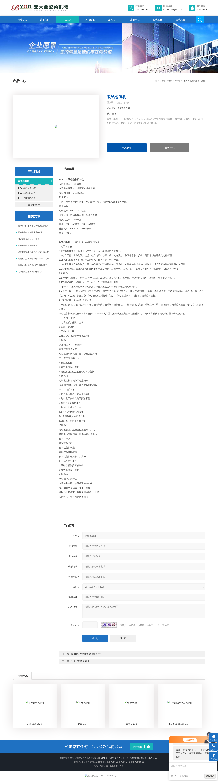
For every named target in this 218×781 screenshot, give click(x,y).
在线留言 (157, 19)
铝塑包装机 (131, 724)
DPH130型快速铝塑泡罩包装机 (86, 654)
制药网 (133, 758)
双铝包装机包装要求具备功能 (30, 232)
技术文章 (112, 19)
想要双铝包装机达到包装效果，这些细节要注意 (35, 258)
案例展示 (135, 19)
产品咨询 (127, 148)
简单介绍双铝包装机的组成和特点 (32, 265)
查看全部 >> (34, 204)
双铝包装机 (189, 81)
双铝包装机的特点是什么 (28, 239)
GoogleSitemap (151, 758)
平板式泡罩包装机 (80, 661)
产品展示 (67, 19)
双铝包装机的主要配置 (27, 245)
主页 (169, 81)
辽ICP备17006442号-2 (110, 758)
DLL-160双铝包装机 (26, 193)
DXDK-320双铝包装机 (27, 188)
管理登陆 (140, 758)
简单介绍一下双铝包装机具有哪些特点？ (35, 226)
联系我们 (180, 19)
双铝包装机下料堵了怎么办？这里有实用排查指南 (35, 252)
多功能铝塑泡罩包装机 (180, 724)
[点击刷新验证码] (109, 625)
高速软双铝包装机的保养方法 (30, 272)
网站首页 (22, 19)
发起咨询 (210, 776)
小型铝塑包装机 (35, 724)
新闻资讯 (90, 19)
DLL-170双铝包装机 (26, 198)
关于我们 (44, 19)
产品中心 (177, 81)
